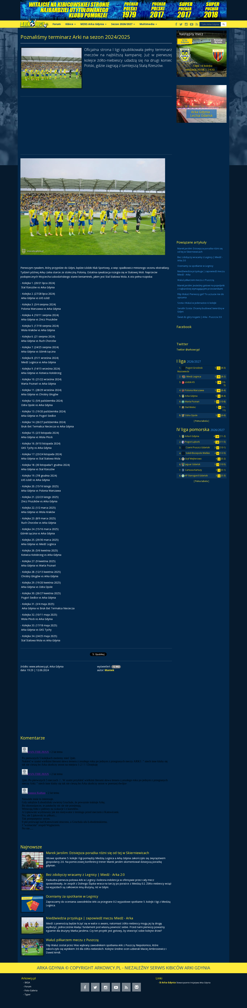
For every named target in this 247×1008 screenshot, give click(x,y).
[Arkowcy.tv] (191, 24)
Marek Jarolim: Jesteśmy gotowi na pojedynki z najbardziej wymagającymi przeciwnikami (201, 287)
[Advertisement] (96, 125)
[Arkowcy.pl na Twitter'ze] (181, 24)
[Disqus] (96, 791)
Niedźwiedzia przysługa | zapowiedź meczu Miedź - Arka (89, 918)
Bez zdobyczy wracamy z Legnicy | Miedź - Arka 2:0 (85, 874)
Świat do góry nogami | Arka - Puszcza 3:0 (199, 317)
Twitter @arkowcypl (188, 349)
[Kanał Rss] (196, 24)
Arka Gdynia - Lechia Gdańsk (201, 114)
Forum (57, 24)
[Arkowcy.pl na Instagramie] (186, 24)
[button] (224, 24)
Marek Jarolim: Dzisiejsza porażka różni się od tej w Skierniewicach (97, 853)
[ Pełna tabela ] (201, 420)
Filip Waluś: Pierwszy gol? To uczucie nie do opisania (200, 296)
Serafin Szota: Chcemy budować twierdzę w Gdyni (200, 310)
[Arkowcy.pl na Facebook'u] (176, 24)
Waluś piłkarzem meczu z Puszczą (72, 940)
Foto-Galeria (31, 990)
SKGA (27, 982)
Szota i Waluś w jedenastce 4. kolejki (196, 302)
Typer (28, 994)
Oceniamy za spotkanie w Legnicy (72, 896)
